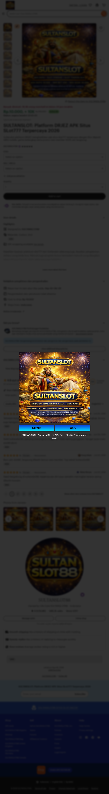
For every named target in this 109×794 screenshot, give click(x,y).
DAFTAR (36, 428)
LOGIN (72, 428)
